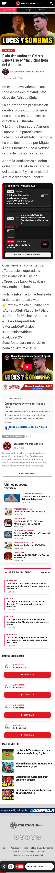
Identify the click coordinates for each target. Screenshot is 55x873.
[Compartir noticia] (4, 866)
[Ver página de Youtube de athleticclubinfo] (38, 837)
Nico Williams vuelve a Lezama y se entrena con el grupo (34, 765)
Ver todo (45, 572)
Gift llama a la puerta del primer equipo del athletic (32, 778)
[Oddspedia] (42, 810)
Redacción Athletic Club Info (29, 71)
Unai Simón (11, 227)
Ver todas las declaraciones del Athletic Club (26, 428)
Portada (5, 848)
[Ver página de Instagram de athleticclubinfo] (27, 837)
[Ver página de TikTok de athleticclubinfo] (33, 837)
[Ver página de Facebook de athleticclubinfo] (16, 837)
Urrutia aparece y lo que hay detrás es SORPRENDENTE (33, 791)
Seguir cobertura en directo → (28, 255)
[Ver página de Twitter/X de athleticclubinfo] (22, 837)
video (28, 436)
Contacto (41, 851)
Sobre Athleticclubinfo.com (23, 851)
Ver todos (9, 488)
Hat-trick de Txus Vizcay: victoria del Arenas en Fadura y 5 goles (33, 752)
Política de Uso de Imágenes (41, 848)
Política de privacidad (19, 848)
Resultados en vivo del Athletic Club (28, 855)
